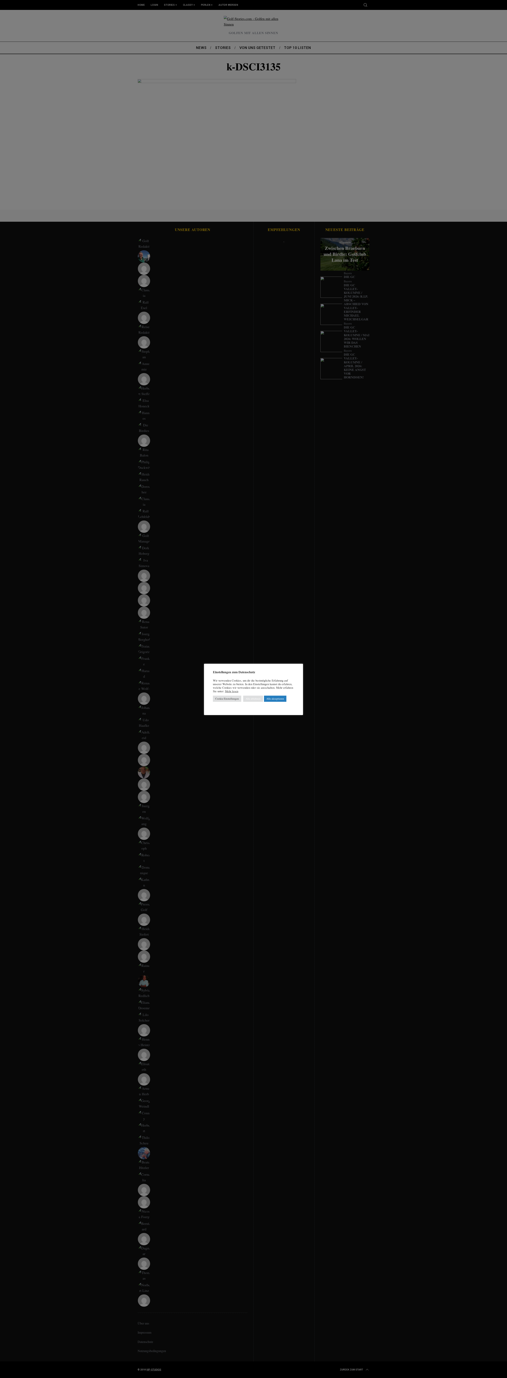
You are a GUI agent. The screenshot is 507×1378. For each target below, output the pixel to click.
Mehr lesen (231, 691)
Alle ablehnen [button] (253, 698)
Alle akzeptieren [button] (275, 698)
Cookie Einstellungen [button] (227, 698)
